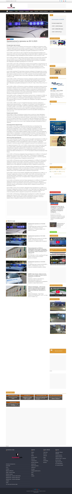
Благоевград (45, 460)
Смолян (44, 458)
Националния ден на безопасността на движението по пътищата (61, 225)
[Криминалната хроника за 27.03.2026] (16, 223)
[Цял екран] (64, 245)
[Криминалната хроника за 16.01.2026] (16, 235)
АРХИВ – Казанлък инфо (10, 472)
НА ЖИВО (51, 11)
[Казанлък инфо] (7, 11)
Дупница (45, 462)
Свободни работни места (35, 470)
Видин (44, 457)
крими (19, 42)
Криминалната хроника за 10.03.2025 (36, 261)
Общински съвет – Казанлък (61, 458)
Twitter (7, 482)
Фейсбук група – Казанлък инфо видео (13, 479)
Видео (31, 11)
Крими (8, 39)
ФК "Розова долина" (59, 463)
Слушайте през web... (58, 173)
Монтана (45, 453)
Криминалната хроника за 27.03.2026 (36, 223)
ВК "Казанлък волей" (59, 465)
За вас (32, 472)
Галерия (27, 11)
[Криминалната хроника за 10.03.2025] (16, 261)
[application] (58, 242)
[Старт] (51, 245)
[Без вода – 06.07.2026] (58, 80)
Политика (21, 11)
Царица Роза (33, 464)
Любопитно (33, 467)
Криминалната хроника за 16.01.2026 (36, 235)
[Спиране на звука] (63, 245)
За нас (7, 467)
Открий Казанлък (59, 455)
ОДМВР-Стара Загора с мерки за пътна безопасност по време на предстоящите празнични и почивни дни (37, 275)
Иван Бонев (14, 42)
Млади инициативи (34, 465)
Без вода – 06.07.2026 (56, 90)
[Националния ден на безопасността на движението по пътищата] (53, 222)
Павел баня (45, 452)
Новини (11, 11)
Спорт (16, 11)
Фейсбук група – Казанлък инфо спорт (13, 477)
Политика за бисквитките (10, 464)
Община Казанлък (59, 456)
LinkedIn (7, 480)
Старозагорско (34, 460)
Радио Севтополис (59, 461)
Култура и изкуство (34, 462)
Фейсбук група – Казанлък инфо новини (13, 475)
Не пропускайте (34, 457)
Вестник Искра (58, 460)
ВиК (51, 88)
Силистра (45, 455)
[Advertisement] (47, 5)
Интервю (33, 469)
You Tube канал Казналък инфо (11, 484)
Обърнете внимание (54, 204)
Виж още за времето (58, 350)
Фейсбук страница (9, 474)
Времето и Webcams (44, 11)
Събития (36, 11)
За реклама (8, 465)
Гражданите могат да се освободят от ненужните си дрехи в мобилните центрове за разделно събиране (57, 209)
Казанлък (52, 203)
